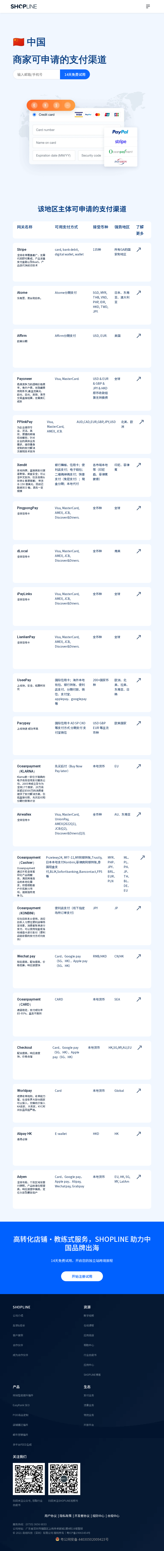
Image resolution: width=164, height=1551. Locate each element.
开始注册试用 (82, 1276)
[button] (148, 6)
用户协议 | (52, 1516)
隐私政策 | (67, 1516)
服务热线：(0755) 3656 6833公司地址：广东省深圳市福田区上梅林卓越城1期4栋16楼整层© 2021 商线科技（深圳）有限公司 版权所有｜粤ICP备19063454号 (51, 1528)
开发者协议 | (83, 1516)
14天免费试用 (74, 74)
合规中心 (113, 1516)
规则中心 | (99, 1516)
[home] (24, 6)
